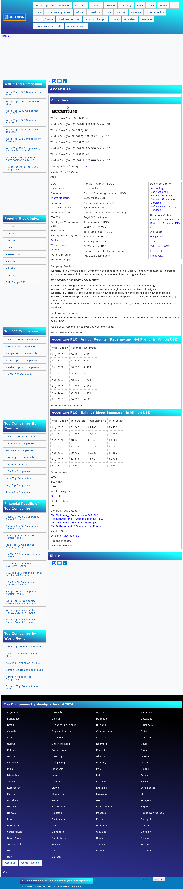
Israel (55, 775)
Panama (101, 813)
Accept (146, 879)
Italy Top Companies (18, 485)
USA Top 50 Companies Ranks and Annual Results (24, 574)
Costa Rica (102, 737)
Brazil (10, 725)
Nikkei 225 (12, 268)
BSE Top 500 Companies (20, 346)
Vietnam (56, 857)
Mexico (56, 800)
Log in (6, 871)
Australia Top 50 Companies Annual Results (22, 517)
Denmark (101, 744)
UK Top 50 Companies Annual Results (23, 555)
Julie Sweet (58, 188)
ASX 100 (11, 226)
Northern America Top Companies (19, 678)
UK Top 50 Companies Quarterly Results (19, 564)
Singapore (58, 831)
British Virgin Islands (64, 725)
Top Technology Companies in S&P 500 (74, 515)
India (140, 5)
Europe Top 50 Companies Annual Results (21, 592)
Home (5, 36)
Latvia (55, 787)
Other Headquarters (58, 12)
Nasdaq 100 (13, 254)
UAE (9, 850)
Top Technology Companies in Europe (73, 522)
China (10, 737)
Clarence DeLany (61, 207)
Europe (121, 12)
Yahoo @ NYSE (159, 246)
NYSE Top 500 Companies (21, 360)
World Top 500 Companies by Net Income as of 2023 (23, 149)
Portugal (146, 819)
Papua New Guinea (152, 813)
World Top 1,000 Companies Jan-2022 (22, 121)
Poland (100, 819)
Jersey (11, 781)
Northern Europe (60, 259)
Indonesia (57, 769)
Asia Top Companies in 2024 (23, 663)
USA (38, 12)
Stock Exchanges (95, 19)
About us (10, 862)
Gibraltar (101, 756)
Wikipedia (156, 236)
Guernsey (13, 762)
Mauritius (12, 800)
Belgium (56, 718)
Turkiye (145, 844)
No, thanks (159, 879)
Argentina (13, 712)
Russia (145, 825)
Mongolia (146, 800)
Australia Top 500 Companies (23, 339)
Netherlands (59, 806)
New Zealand (104, 806)
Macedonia (58, 794)
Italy (151, 5)
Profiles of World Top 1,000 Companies (22, 168)
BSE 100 (11, 233)
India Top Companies (18, 478)
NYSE (54, 505)
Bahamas (146, 712)
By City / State (44, 19)
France (111, 5)
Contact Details (30, 862)
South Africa (14, 838)
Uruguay (146, 850)
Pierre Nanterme (61, 198)
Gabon (11, 756)
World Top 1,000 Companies (52, 5)
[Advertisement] (92, 58)
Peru (10, 819)
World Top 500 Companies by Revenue (23, 140)
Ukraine (100, 850)
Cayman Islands (61, 731)
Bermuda (101, 718)
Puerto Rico (14, 825)
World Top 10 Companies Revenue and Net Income (21, 602)
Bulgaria (101, 725)
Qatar (55, 825)
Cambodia (147, 725)
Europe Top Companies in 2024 (24, 670)
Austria (100, 712)
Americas (94, 12)
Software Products (162, 195)
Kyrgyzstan (13, 787)
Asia (108, 12)
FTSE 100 (12, 247)
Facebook (156, 255)
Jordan (56, 781)
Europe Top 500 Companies (22, 353)
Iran (98, 769)
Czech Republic (61, 744)
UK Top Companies (17, 464)
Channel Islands (105, 731)
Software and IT (160, 192)
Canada (96, 5)
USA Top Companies (18, 471)
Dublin (54, 240)
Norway (11, 813)
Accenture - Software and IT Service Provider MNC (165, 221)
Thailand (101, 844)
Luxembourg (148, 787)
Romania (101, 825)
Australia (80, 5)
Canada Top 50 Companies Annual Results (22, 527)
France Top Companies (19, 450)
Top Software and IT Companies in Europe (76, 526)
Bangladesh (14, 718)
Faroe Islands (60, 750)
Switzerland (14, 844)
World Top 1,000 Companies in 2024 (24, 93)
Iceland (145, 762)
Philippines (58, 819)
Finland (100, 750)
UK (174, 5)
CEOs (115, 19)
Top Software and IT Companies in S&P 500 (77, 519)
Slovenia (146, 831)
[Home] (15, 17)
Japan (163, 5)
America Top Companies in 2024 (22, 654)
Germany (126, 5)
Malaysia (101, 794)
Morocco (12, 806)
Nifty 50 (10, 261)
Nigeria (145, 806)
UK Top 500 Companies (20, 374)
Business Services (61, 545)
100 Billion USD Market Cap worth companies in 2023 (22, 158)
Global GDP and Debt (48, 26)
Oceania (136, 12)
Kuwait (145, 781)
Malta (144, 794)
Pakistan (57, 813)
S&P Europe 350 (15, 282)
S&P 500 (146, 19)
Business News (76, 26)
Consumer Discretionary (64, 535)
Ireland (85, 166)
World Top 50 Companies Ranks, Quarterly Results (21, 611)
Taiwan (56, 844)
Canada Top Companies (20, 443)
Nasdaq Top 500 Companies (22, 367)
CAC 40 (10, 240)
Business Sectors (69, 19)
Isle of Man (13, 775)
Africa (79, 12)
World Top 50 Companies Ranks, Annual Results (21, 620)
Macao (11, 794)
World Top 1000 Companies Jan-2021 (22, 130)
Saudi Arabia (14, 831)
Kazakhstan (103, 781)
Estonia (11, 750)
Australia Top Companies (21, 436)
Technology (157, 188)
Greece (145, 756)
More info (76, 886)
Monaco (101, 800)
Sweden (145, 838)
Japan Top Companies (19, 492)
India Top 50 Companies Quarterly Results (20, 546)
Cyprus (11, 744)
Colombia (57, 737)
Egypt (144, 744)
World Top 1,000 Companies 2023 (22, 102)
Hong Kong (58, 762)
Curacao (146, 737)
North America (155, 12)
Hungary (101, 762)
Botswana (146, 718)
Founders (130, 19)
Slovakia (101, 831)
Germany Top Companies (21, 457)
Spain (99, 838)
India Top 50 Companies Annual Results (20, 536)
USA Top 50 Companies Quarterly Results (20, 583)
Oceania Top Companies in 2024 (22, 687)
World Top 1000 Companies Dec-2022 (22, 112)
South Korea (59, 838)
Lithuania (101, 787)
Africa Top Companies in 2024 (24, 646)
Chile (144, 731)
